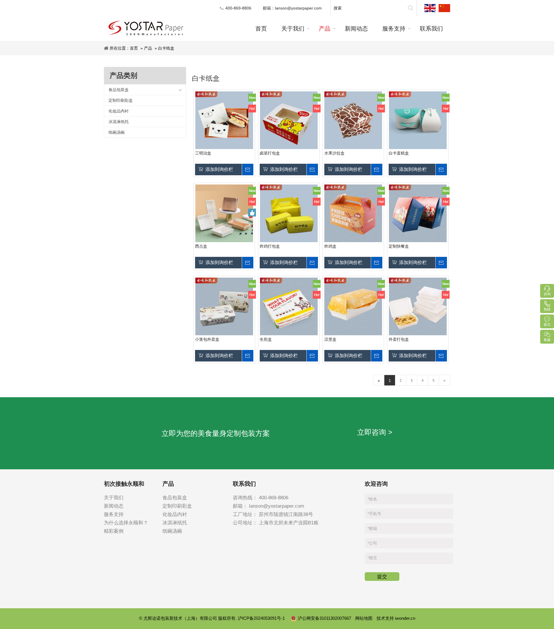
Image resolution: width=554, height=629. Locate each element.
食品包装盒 (118, 89)
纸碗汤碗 (116, 132)
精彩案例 (113, 531)
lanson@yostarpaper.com (298, 8)
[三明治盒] (224, 120)
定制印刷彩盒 (120, 100)
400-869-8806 (273, 497)
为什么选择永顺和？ (126, 523)
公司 (372, 543)
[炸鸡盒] (353, 213)
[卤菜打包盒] (289, 120)
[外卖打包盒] (418, 306)
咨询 (547, 294)
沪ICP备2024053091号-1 (262, 618)
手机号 (374, 513)
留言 (372, 557)
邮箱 (372, 528)
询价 (247, 169)
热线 (547, 309)
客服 (547, 340)
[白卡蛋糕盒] (418, 120)
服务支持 (113, 514)
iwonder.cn (405, 618)
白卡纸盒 (166, 48)
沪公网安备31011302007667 (325, 618)
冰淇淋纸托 (118, 121)
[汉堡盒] (353, 306)
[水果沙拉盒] (353, 120)
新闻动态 (113, 506)
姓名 (372, 499)
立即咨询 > (374, 432)
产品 (148, 48)
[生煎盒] (289, 306)
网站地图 (364, 618)
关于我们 (113, 497)
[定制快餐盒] (418, 213)
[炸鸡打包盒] (289, 213)
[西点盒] (224, 213)
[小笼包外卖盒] (224, 306)
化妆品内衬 (118, 111)
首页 (134, 48)
